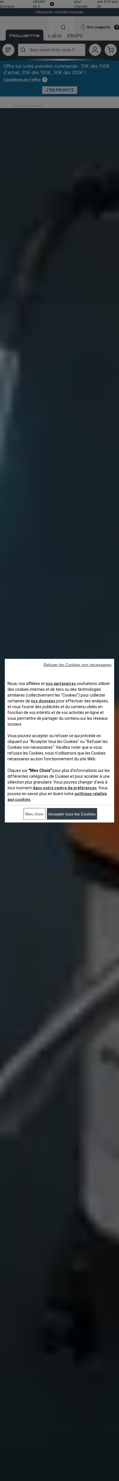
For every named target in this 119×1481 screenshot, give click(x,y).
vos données (43, 700)
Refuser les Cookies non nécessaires (77, 664)
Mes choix (34, 813)
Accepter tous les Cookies (72, 813)
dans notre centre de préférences (65, 787)
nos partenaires (61, 683)
